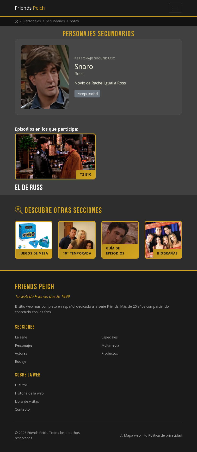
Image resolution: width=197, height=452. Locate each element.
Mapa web (132, 435)
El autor (21, 385)
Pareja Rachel (87, 93)
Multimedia (110, 345)
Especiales (109, 337)
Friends (30, 8)
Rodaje (20, 361)
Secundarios (55, 21)
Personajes (32, 21)
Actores (21, 353)
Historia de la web (29, 393)
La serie (21, 337)
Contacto (22, 409)
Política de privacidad (164, 435)
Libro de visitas (27, 401)
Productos (109, 353)
